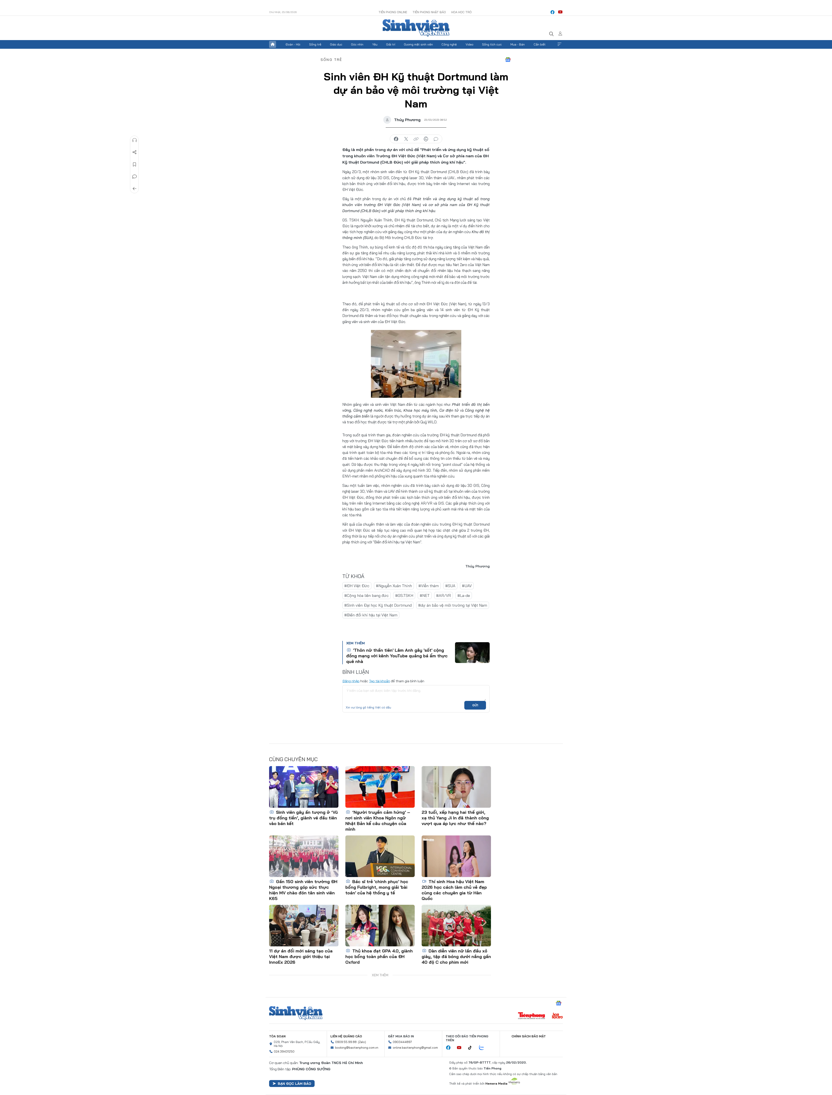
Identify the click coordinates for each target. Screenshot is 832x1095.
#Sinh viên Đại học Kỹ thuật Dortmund (378, 605)
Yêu (374, 44)
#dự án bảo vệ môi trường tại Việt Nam (452, 605)
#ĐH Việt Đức (356, 585)
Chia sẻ (134, 152)
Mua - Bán (517, 44)
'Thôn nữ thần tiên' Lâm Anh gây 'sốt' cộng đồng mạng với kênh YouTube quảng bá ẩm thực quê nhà (397, 655)
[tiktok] (472, 1047)
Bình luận (134, 176)
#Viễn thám (428, 585)
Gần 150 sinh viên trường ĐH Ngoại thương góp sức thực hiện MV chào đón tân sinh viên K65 (303, 890)
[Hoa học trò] (557, 1016)
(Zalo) (362, 1042)
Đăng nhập (350, 681)
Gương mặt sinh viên (418, 44)
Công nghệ (449, 44)
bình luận (436, 139)
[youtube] (560, 12)
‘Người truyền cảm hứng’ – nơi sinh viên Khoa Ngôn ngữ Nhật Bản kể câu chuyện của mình (377, 820)
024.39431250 (284, 1051)
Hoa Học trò (461, 12)
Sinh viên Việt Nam (295, 1013)
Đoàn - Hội (293, 44)
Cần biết (540, 44)
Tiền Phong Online (393, 12)
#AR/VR (443, 595)
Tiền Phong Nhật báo (429, 12)
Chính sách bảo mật (529, 1036)
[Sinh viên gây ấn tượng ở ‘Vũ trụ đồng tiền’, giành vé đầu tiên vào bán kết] (303, 787)
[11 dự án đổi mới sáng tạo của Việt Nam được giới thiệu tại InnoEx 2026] (303, 925)
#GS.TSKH (404, 595)
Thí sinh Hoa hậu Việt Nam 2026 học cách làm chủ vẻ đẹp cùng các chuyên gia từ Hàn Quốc (454, 890)
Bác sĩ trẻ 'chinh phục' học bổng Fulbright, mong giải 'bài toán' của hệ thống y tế (376, 887)
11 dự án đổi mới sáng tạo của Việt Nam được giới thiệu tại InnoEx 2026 (301, 956)
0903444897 (402, 1042)
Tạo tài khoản (379, 681)
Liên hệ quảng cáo (346, 1036)
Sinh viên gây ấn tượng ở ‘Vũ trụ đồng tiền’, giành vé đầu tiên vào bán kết (303, 817)
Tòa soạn (277, 1036)
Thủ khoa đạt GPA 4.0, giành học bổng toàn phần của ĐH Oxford (379, 956)
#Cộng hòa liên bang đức (366, 595)
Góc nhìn (357, 44)
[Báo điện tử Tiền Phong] (531, 1016)
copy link (416, 139)
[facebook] (552, 12)
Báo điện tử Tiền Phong (416, 28)
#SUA (450, 585)
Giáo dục (336, 44)
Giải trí (390, 44)
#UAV (467, 585)
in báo (426, 139)
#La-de (463, 595)
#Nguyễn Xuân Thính (394, 585)
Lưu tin (134, 164)
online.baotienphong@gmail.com (415, 1048)
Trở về (134, 188)
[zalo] (483, 1048)
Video (469, 44)
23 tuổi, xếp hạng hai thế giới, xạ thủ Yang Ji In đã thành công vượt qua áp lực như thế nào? (455, 817)
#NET (425, 595)
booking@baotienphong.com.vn (356, 1048)
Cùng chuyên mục (293, 759)
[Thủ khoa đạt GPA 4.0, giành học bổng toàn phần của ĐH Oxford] (380, 925)
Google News (507, 59)
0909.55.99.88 (346, 1042)
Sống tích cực (492, 44)
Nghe (134, 140)
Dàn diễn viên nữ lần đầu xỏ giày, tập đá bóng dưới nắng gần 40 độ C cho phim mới (456, 956)
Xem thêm (559, 44)
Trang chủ (272, 44)
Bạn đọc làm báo (294, 1083)
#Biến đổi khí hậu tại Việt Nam (370, 614)
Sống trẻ (315, 44)
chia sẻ (396, 139)
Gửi (475, 705)
